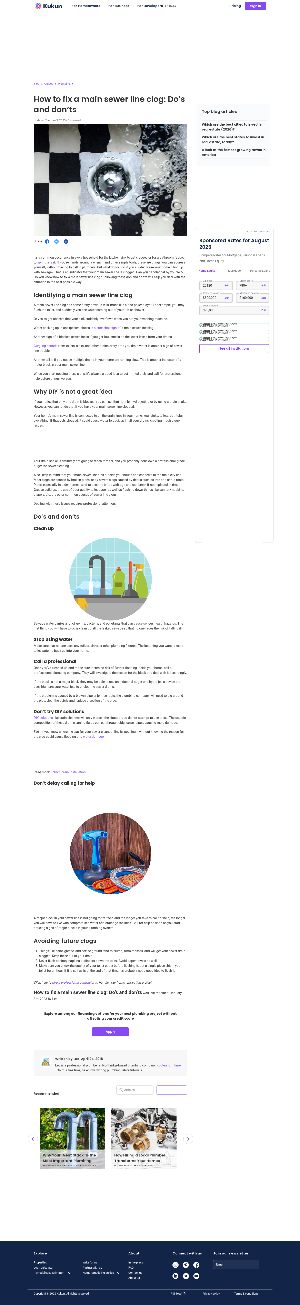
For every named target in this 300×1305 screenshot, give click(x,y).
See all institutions (234, 348)
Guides (48, 83)
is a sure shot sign (104, 328)
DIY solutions (43, 718)
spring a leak (46, 262)
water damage (93, 737)
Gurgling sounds (45, 346)
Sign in (255, 6)
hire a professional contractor (73, 982)
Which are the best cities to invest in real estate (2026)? (232, 127)
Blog (36, 83)
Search (172, 1090)
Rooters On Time (169, 1065)
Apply (110, 1031)
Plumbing (64, 83)
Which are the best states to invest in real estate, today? (233, 139)
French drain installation (68, 772)
